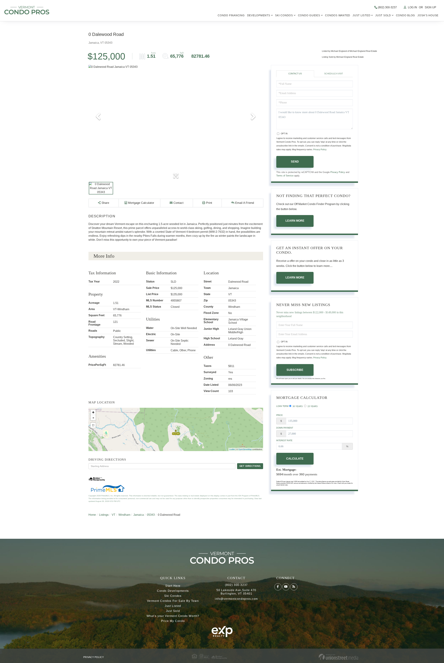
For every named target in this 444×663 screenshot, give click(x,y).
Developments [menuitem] (258, 15)
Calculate (295, 458)
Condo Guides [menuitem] (309, 15)
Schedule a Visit (333, 73)
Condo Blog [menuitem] (405, 15)
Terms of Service (284, 175)
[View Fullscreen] (93, 425)
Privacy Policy (319, 149)
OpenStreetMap (245, 449)
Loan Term (282, 406)
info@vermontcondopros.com (236, 598)
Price (279, 415)
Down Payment (284, 428)
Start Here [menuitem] (173, 585)
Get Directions (250, 466)
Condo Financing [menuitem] (231, 15)
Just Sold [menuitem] (383, 15)
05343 (151, 514)
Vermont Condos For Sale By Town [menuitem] (173, 600)
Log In (412, 7)
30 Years (297, 406)
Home (92, 514)
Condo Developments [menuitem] (173, 590)
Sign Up (430, 7)
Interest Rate (284, 440)
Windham (124, 514)
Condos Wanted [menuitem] (337, 15)
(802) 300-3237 (387, 7)
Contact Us (295, 73)
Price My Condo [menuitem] (173, 621)
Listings (104, 514)
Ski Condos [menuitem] (284, 15)
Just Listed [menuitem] (361, 15)
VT (113, 514)
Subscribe (295, 369)
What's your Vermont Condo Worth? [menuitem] (173, 615)
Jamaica (138, 514)
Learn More (294, 220)
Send (295, 161)
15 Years (312, 406)
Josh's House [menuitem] (427, 15)
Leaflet (232, 449)
